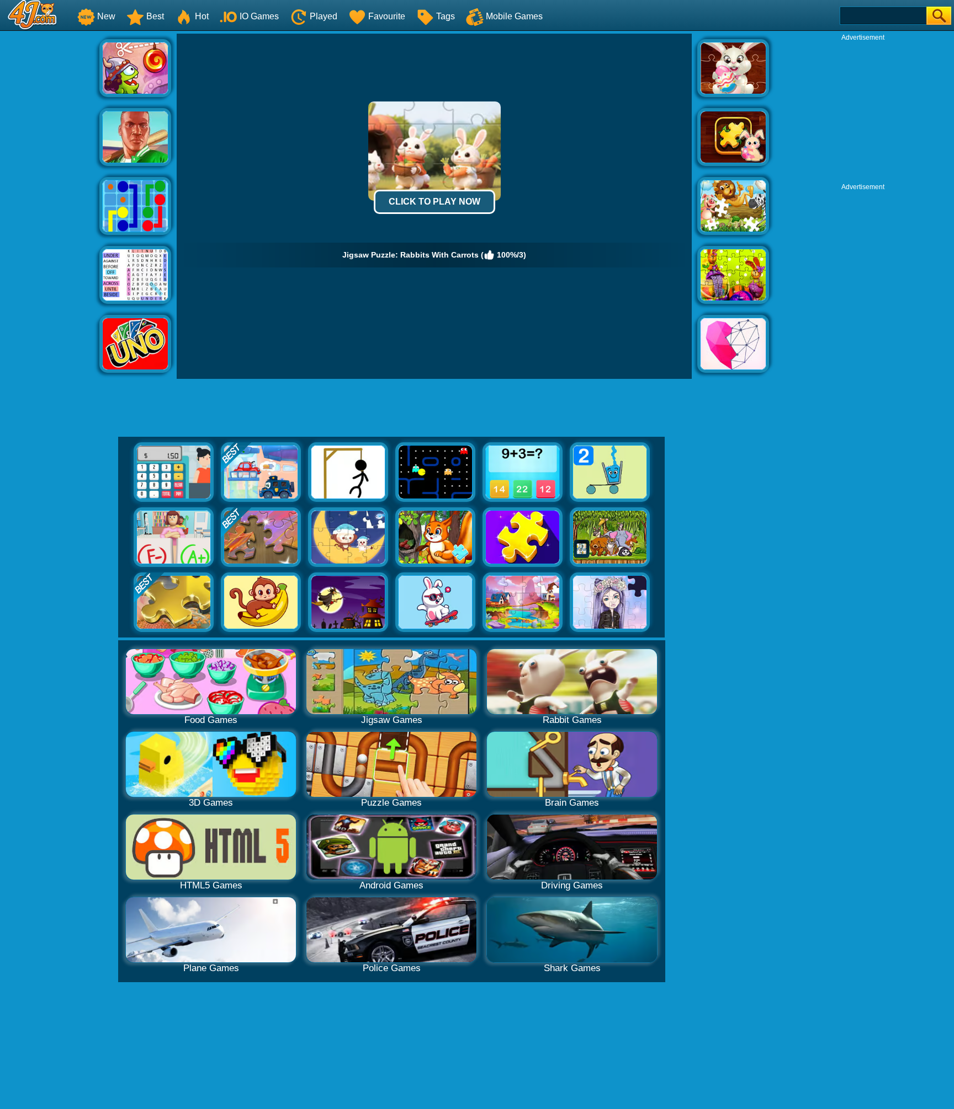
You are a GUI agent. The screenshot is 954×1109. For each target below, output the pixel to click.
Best (155, 16)
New (106, 16)
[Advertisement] (50, 199)
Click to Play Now (434, 201)
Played (323, 16)
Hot (202, 16)
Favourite (386, 16)
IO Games (259, 16)
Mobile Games (514, 16)
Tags (445, 16)
